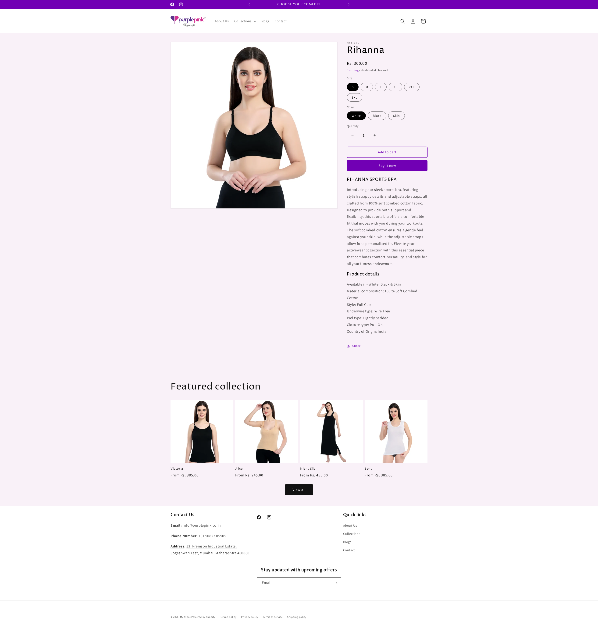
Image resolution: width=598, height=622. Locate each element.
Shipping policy (296, 616)
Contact (349, 550)
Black (377, 116)
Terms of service (273, 616)
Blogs (347, 542)
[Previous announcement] (249, 4)
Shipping (353, 70)
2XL (412, 87)
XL (395, 87)
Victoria (177, 469)
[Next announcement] (349, 4)
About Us (350, 525)
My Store (185, 616)
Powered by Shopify (203, 616)
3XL (354, 97)
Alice (239, 469)
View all (299, 489)
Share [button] (356, 346)
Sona (368, 469)
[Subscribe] (336, 583)
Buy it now (387, 165)
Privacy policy (249, 616)
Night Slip (308, 469)
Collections (351, 534)
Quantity (353, 126)
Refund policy (228, 616)
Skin (396, 116)
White (356, 116)
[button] (244, 21)
